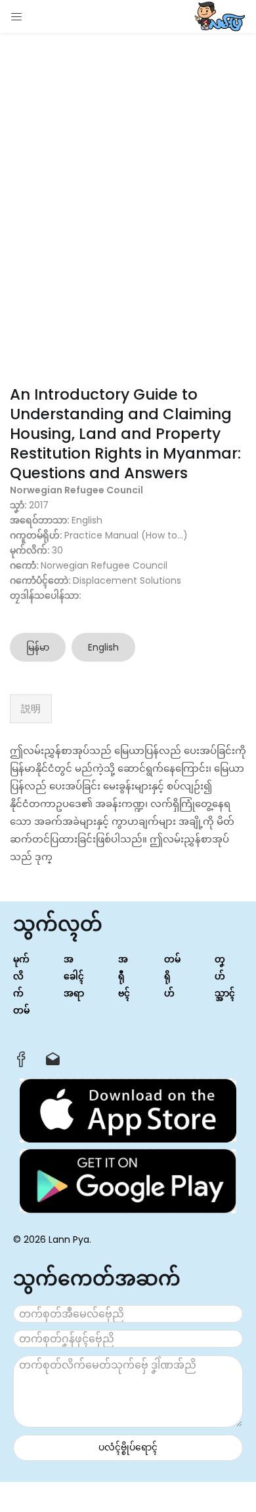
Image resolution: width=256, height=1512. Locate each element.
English (103, 647)
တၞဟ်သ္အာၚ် (225, 976)
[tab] (31, 708)
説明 (31, 708)
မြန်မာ (37, 647)
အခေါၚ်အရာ (74, 976)
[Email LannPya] (53, 1062)
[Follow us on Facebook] (21, 1062)
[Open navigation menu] (17, 16)
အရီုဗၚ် (124, 976)
